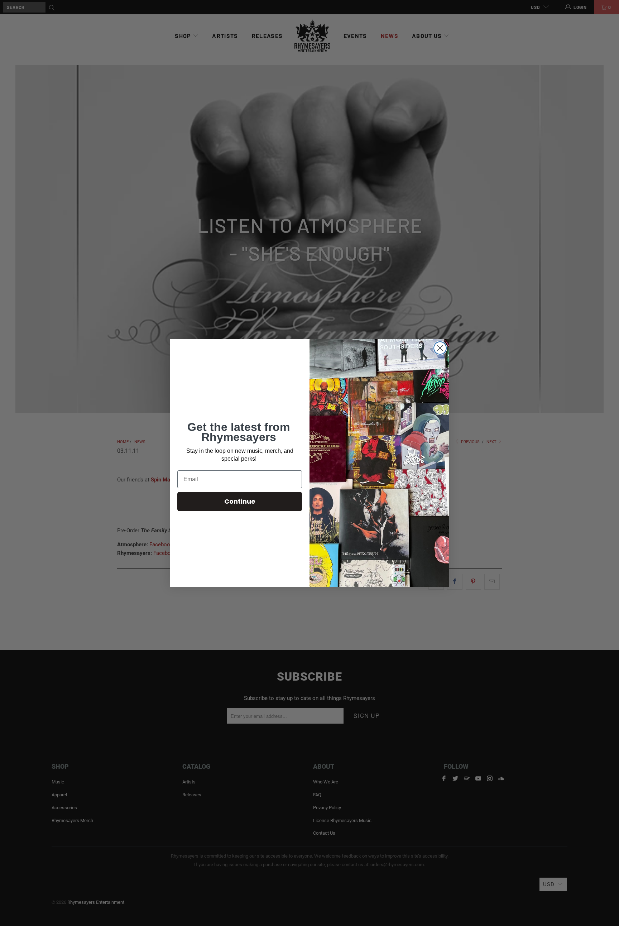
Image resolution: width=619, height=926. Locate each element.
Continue (239, 501)
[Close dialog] (440, 348)
